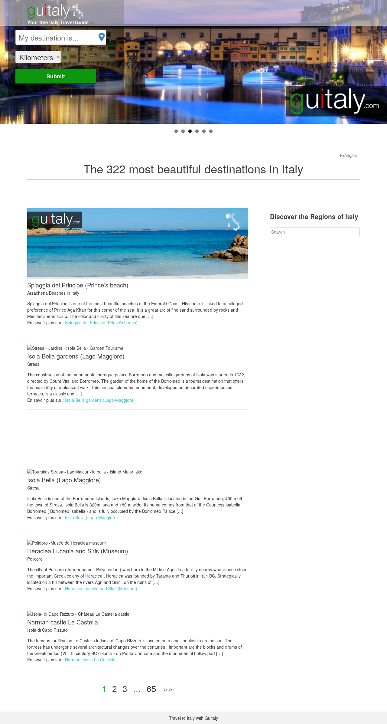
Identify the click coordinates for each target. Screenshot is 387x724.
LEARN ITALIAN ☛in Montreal (198, 448)
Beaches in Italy (64, 293)
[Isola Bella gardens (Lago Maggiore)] (75, 348)
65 (151, 688)
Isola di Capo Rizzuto (47, 630)
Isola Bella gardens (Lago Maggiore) (76, 356)
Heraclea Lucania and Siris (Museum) (77, 550)
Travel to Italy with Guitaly (193, 718)
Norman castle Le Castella (62, 622)
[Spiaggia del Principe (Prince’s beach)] (137, 277)
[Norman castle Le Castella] (78, 614)
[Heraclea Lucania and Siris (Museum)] (66, 543)
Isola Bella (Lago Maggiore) (64, 479)
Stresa (33, 364)
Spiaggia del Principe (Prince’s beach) (77, 284)
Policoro (35, 559)
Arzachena (37, 293)
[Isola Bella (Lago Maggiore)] (84, 472)
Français (348, 155)
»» (168, 688)
